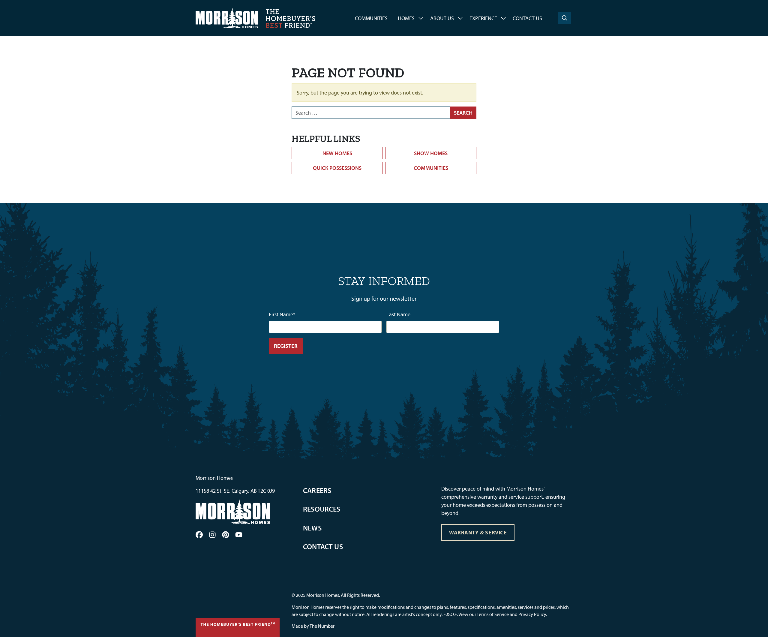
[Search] (564, 18)
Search (463, 112)
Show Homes (431, 153)
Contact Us (527, 18)
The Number (322, 626)
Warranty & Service (478, 532)
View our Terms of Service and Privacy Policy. (502, 614)
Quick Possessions (337, 167)
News (312, 527)
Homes (406, 18)
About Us (442, 18)
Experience (483, 18)
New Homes (337, 153)
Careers (317, 490)
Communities (371, 18)
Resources (321, 508)
